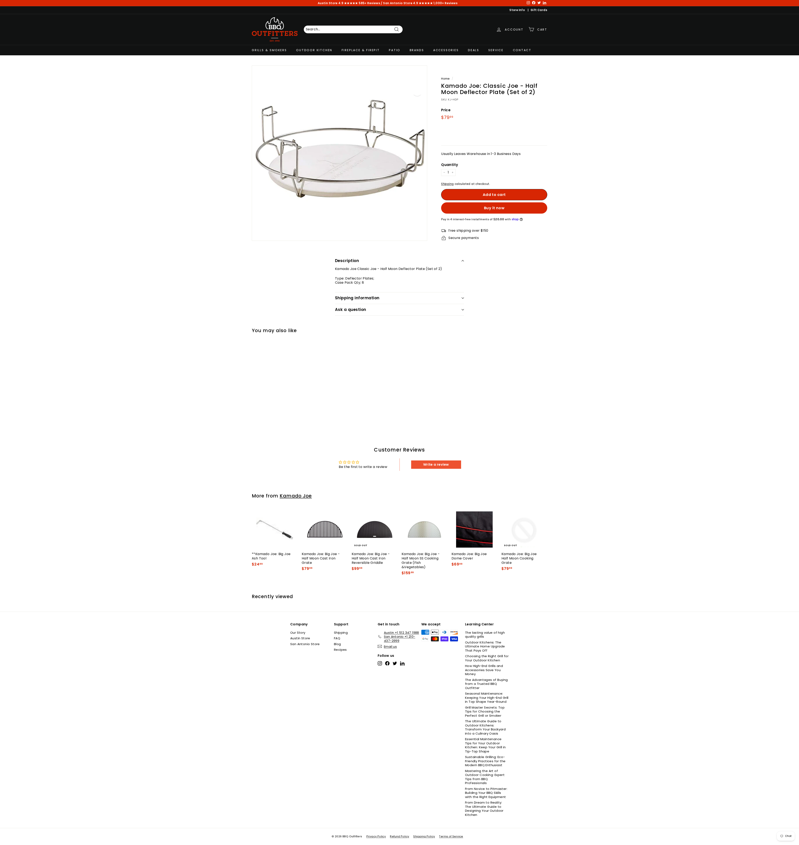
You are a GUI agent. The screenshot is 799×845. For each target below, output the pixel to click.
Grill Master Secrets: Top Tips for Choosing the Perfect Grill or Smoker (485, 711)
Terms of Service (451, 836)
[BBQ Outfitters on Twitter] (395, 663)
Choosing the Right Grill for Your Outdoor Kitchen (487, 658)
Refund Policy (399, 836)
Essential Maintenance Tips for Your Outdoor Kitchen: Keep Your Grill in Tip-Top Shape (485, 745)
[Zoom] (339, 153)
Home (445, 79)
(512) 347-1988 (369, 3)
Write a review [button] (436, 464)
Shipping (447, 184)
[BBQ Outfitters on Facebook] (387, 663)
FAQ (337, 638)
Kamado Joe (296, 495)
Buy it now (494, 207)
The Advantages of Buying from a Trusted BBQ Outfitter (486, 684)
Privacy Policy (376, 836)
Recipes (340, 649)
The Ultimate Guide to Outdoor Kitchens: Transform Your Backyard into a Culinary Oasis (485, 727)
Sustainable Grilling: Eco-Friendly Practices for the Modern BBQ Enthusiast (485, 761)
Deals (473, 50)
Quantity (449, 164)
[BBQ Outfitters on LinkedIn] (402, 663)
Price (445, 110)
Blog (337, 644)
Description (347, 261)
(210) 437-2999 (427, 3)
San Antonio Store (305, 644)
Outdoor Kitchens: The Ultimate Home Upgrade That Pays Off (485, 646)
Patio (394, 50)
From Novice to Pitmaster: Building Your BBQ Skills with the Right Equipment (486, 793)
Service (496, 50)
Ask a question (350, 309)
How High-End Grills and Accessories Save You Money (484, 670)
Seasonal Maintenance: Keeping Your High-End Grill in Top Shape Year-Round (487, 697)
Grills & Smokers (269, 50)
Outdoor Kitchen (314, 50)
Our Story (297, 632)
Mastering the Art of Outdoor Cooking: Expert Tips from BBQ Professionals (485, 777)
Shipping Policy (424, 836)
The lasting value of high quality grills (485, 634)
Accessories (446, 50)
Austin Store (300, 638)
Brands (417, 50)
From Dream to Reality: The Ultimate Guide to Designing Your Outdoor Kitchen (484, 808)
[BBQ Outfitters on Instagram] (380, 663)
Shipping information (357, 298)
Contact (522, 50)
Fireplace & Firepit (361, 50)
